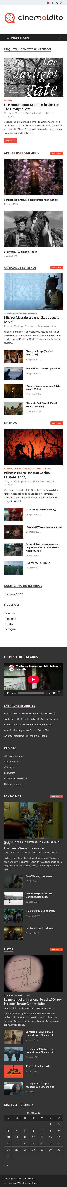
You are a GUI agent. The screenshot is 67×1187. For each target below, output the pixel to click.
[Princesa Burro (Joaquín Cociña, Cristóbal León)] (33, 447)
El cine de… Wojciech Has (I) (20, 251)
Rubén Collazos (30, 852)
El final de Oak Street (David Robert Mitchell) (41, 405)
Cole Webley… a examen (39, 876)
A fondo (8, 469)
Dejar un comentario (47, 326)
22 (50, 1143)
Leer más (9, 140)
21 (42, 1143)
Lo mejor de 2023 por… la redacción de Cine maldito (40, 1085)
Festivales (36, 469)
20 (33, 1143)
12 (25, 1136)
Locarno (47, 469)
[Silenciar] (54, 693)
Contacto (9, 767)
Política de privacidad (15, 778)
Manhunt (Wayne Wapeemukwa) (44, 526)
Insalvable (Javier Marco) (40, 927)
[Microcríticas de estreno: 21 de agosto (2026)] (33, 292)
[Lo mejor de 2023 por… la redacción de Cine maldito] (13, 1083)
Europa (26, 469)
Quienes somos (12, 783)
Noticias (8, 100)
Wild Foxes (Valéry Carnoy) (41, 509)
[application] (33, 679)
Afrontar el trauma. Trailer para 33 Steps (25, 735)
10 (8, 1136)
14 (42, 1136)
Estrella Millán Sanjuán (35, 481)
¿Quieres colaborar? (14, 755)
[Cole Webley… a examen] (13, 876)
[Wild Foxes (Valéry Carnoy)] (13, 509)
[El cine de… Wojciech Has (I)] (33, 228)
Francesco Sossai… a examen (24, 848)
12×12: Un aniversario (38, 1066)
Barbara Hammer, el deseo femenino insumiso (31, 199)
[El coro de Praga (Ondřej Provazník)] (13, 351)
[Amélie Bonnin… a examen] (13, 911)
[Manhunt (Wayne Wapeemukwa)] (13, 527)
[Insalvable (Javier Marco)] (13, 928)
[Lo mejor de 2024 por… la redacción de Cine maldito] (13, 1049)
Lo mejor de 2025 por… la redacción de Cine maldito (40, 1033)
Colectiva (18, 995)
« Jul (6, 1164)
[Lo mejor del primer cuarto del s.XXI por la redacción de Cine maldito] (33, 957)
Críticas (17, 469)
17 (8, 1143)
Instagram (10, 629)
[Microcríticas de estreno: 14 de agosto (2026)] (13, 386)
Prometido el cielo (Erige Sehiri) (43, 368)
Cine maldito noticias (34, 113)
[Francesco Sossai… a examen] (33, 803)
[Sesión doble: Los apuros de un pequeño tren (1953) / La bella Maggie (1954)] (13, 544)
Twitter (9, 623)
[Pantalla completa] (59, 693)
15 (50, 1136)
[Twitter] (57, 2)
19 (25, 1143)
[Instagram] (61, 2)
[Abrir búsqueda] (59, 38)
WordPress (22, 1183)
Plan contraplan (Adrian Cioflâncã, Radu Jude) (39, 895)
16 (58, 1136)
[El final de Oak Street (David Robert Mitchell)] (13, 403)
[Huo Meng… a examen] (13, 562)
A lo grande (10, 313)
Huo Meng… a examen (38, 562)
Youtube (10, 613)
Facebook (10, 618)
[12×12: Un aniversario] (13, 1066)
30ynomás (8, 842)
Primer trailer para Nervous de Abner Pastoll (28, 724)
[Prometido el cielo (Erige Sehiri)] (13, 368)
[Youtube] (48, 2)
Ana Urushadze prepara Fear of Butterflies (26, 730)
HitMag (34, 1183)
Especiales (9, 772)
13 (33, 1136)
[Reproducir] (8, 693)
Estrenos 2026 (13, 594)
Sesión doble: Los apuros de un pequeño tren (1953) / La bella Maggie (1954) (42, 547)
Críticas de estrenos (27, 313)
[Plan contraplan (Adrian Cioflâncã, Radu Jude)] (13, 893)
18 (16, 1143)
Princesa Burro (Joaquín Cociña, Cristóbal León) (29, 713)
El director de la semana (37, 842)
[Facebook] (52, 2)
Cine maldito (30, 326)
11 (16, 1136)
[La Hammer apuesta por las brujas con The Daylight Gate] (33, 77)
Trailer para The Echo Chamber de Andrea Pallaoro (31, 718)
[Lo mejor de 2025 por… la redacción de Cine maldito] (13, 1031)
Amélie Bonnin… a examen (40, 910)
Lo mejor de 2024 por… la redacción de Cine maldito (40, 1050)
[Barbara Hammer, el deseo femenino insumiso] (33, 176)
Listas (27, 995)
